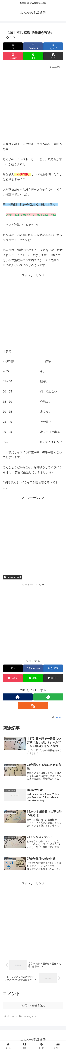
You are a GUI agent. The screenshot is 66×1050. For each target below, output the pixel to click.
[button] (53, 56)
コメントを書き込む (33, 1005)
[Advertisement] (33, 104)
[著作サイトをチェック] (18, 696)
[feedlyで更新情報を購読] (48, 696)
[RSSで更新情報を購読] (33, 705)
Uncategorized (14, 577)
